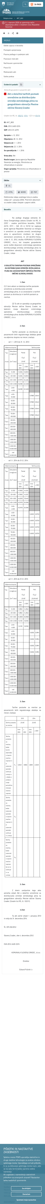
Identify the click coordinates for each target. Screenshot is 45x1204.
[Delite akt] (13, 33)
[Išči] (25, 4)
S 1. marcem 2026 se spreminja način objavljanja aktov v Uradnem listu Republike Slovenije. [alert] (22, 24)
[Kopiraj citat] (21, 84)
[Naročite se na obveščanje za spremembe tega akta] (4, 33)
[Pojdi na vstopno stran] (8, 5)
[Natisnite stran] (17, 33)
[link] (8, 18)
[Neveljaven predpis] (5, 94)
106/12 (20, 116)
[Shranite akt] (8, 33)
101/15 (37, 116)
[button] (22, 84)
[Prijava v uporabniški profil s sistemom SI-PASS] (36, 4)
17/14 (26, 116)
